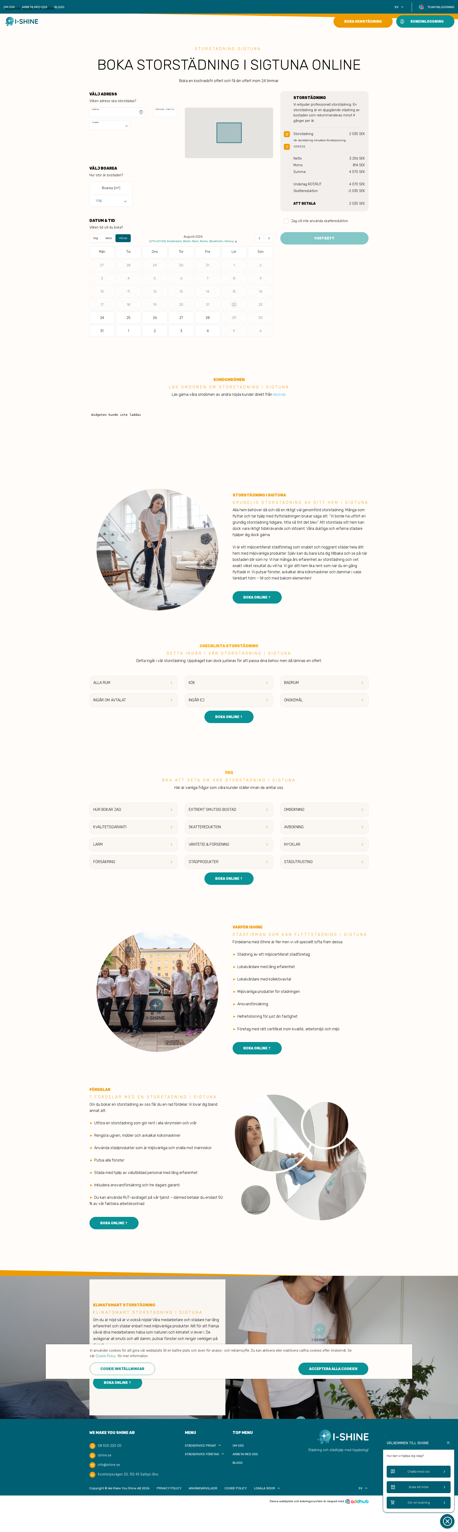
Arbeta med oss (34, 7)
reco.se (279, 394)
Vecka (108, 238)
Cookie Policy (235, 1488)
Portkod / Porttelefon (165, 109)
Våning (95, 122)
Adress (95, 109)
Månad (123, 238)
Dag (95, 238)
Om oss (9, 7)
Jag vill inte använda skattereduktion (319, 221)
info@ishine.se (109, 1465)
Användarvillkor (203, 1488)
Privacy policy (169, 1488)
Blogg (59, 7)
